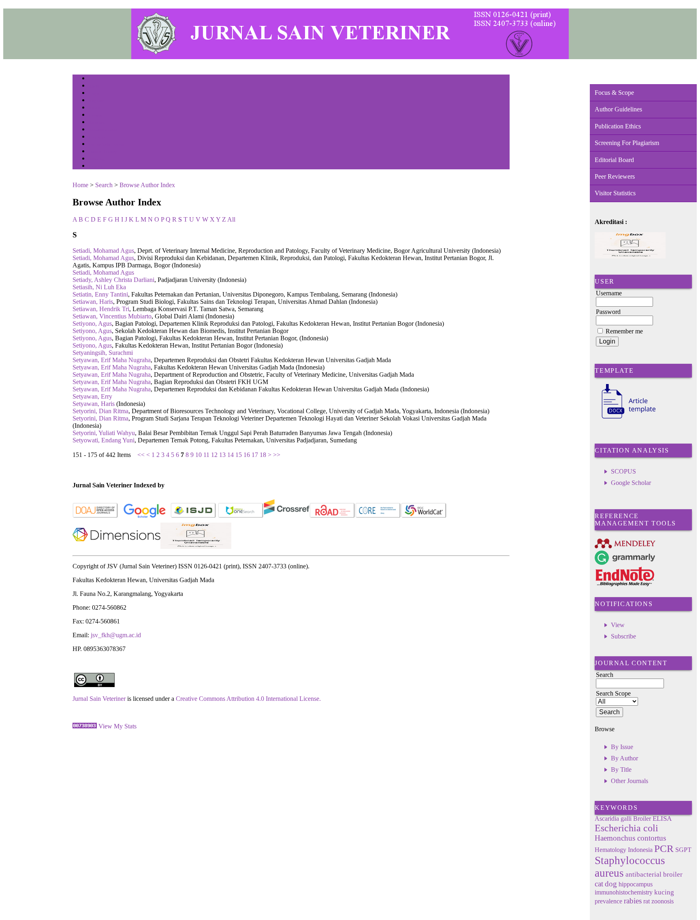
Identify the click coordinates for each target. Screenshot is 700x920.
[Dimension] (116, 546)
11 (206, 454)
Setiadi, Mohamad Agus (103, 250)
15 (238, 454)
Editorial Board (614, 159)
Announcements (103, 130)
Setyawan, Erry (92, 396)
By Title (621, 769)
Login (94, 93)
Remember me (624, 331)
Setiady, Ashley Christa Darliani (113, 279)
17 (255, 454)
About (94, 86)
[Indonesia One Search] (241, 516)
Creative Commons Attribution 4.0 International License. (248, 698)
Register (96, 100)
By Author (624, 758)
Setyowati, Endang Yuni (103, 440)
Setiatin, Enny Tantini (100, 294)
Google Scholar (631, 482)
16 (246, 454)
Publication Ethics (618, 126)
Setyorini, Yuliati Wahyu (104, 432)
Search (94, 108)
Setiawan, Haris (93, 301)
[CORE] (378, 516)
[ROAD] (332, 516)
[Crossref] (286, 516)
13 (222, 454)
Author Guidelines (618, 109)
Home (94, 79)
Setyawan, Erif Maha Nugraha (112, 359)
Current (95, 115)
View (618, 624)
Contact (96, 166)
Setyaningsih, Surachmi (103, 352)
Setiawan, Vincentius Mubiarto (112, 316)
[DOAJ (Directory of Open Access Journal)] (95, 516)
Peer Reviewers (615, 176)
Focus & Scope (614, 92)
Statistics (97, 137)
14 (230, 454)
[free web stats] (85, 726)
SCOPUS (623, 471)
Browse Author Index (147, 184)
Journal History (103, 151)
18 (263, 454)
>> (276, 454)
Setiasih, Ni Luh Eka (99, 287)
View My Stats (117, 726)
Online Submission (106, 144)
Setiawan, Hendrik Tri (101, 308)
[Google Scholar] (144, 516)
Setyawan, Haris (94, 403)
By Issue (622, 746)
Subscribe (623, 636)
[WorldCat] (424, 516)
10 (198, 454)
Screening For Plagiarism (627, 142)
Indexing (97, 159)
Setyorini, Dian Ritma (100, 411)
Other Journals (629, 780)
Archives (97, 122)
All (231, 219)
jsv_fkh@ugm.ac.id (116, 635)
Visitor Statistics (615, 193)
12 (214, 454)
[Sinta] (195, 546)
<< (141, 454)
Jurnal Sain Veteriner (99, 698)
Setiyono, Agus (92, 323)
